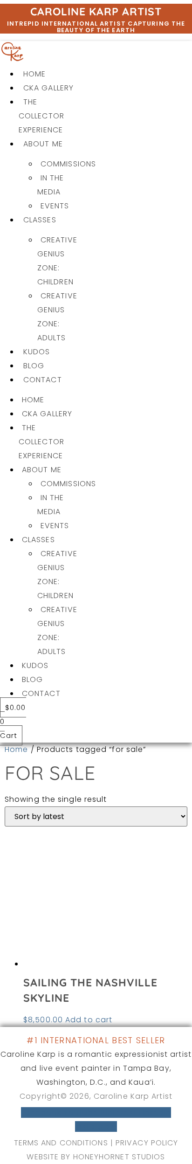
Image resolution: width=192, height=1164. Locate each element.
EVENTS (55, 205)
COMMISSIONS (68, 163)
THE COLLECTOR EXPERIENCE (41, 115)
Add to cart (88, 1019)
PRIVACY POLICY (147, 1142)
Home (16, 749)
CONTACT (42, 379)
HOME (34, 74)
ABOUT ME (43, 143)
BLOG (33, 365)
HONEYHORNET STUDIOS (119, 1156)
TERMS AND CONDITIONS (61, 1142)
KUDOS (36, 351)
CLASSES (39, 219)
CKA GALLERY (48, 88)
